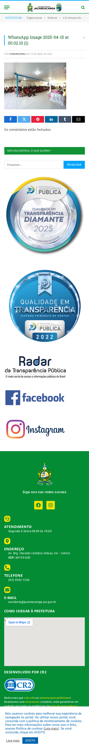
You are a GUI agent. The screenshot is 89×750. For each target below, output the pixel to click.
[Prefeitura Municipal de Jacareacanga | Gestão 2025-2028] (44, 7)
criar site (29, 697)
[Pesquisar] (83, 7)
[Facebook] (38, 505)
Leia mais (51, 728)
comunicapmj (17, 54)
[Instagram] (50, 505)
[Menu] (7, 7)
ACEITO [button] (30, 740)
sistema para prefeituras (55, 697)
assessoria (32, 701)
